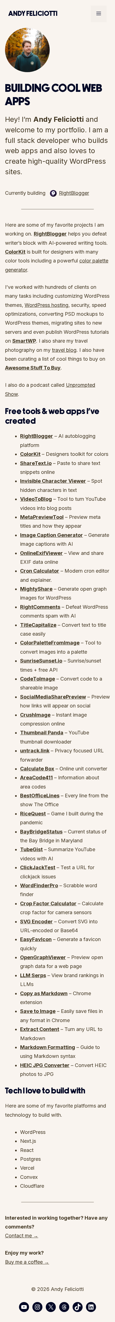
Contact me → (21, 1235)
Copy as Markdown (44, 993)
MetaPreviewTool (42, 517)
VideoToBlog (36, 499)
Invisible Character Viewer (53, 481)
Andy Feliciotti (33, 14)
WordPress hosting (46, 305)
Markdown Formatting (47, 1047)
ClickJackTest (37, 867)
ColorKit (30, 454)
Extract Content (39, 1029)
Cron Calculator (39, 571)
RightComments (40, 607)
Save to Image (38, 1011)
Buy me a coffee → (27, 1262)
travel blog (64, 350)
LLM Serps (33, 975)
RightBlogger (74, 193)
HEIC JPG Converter (45, 1065)
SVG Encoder (36, 921)
